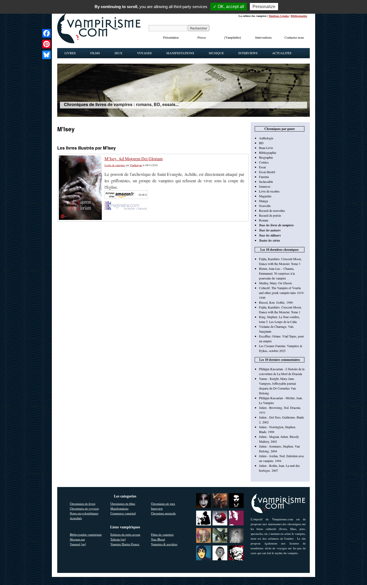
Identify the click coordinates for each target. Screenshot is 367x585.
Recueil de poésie (270, 215)
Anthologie (266, 138)
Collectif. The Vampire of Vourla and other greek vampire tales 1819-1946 (281, 293)
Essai (262, 167)
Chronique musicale (163, 513)
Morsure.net (77, 539)
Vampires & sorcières (164, 544)
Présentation (171, 37)
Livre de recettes (269, 191)
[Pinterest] (46, 44)
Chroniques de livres (82, 504)
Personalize (264, 6)
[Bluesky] (46, 54)
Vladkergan (136, 165)
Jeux (118, 53)
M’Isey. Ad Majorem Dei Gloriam (134, 158)
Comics (264, 162)
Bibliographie (299, 16)
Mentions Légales (279, 16)
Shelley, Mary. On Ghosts (275, 283)
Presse (201, 37)
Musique (216, 53)
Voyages (144, 53)
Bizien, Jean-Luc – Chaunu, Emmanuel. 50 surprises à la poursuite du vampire (277, 273)
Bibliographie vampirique (86, 534)
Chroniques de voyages (84, 508)
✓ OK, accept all (228, 6)
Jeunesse (264, 186)
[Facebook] (46, 33)
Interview (157, 508)
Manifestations (180, 53)
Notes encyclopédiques (84, 513)
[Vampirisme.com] (99, 41)
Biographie (266, 157)
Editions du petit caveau (125, 534)
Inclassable (266, 181)
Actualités (282, 53)
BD (261, 143)
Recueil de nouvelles (272, 210)
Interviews (248, 53)
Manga (263, 201)
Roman (263, 220)
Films (95, 53)
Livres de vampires (115, 165)
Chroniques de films (122, 504)
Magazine (265, 196)
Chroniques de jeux (163, 504)
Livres (70, 53)
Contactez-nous (294, 37)
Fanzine (264, 177)
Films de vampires (162, 534)
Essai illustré (267, 172)
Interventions (263, 37)
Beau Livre (266, 148)
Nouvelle (265, 206)
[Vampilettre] (232, 37)
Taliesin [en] (118, 539)
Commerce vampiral (123, 513)
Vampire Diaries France (124, 544)
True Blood (158, 539)
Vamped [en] (78, 544)
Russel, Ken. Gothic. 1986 (276, 302)
